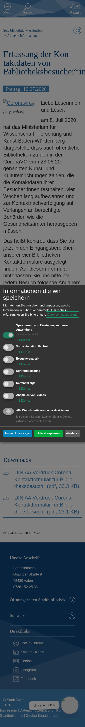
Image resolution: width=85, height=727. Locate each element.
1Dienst (23, 340)
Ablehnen (72, 433)
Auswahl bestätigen (17, 433)
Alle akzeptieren (49, 433)
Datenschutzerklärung (62, 314)
